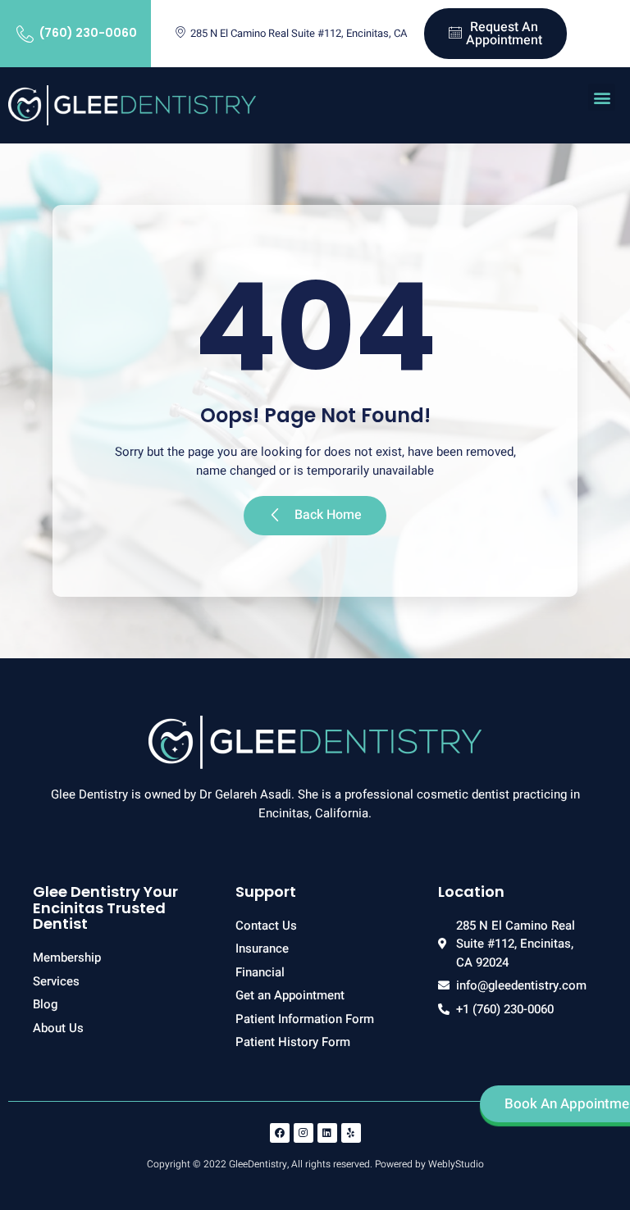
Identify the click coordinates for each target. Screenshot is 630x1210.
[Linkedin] (327, 1133)
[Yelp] (351, 1133)
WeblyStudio (456, 1164)
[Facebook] (280, 1133)
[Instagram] (303, 1133)
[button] (601, 97)
